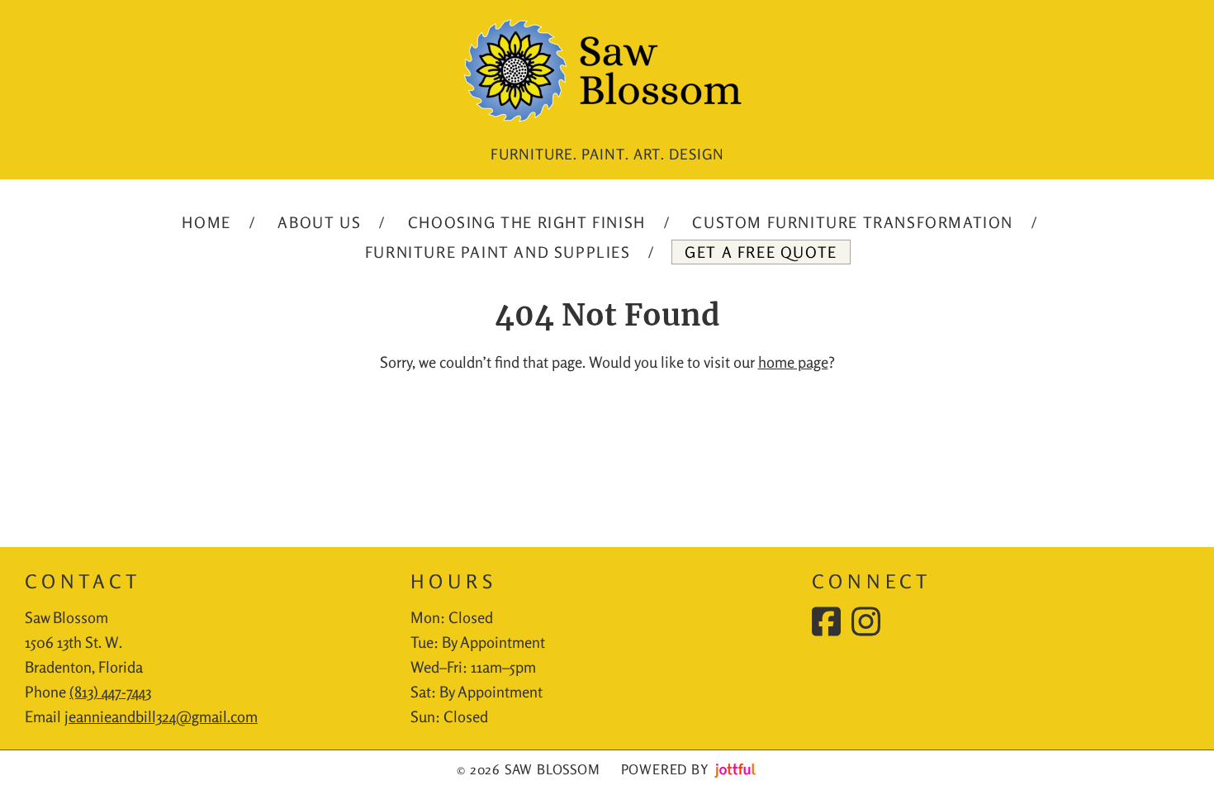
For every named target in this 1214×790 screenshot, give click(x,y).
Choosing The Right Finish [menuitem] (527, 222)
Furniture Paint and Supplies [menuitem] (498, 252)
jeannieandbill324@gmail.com (161, 716)
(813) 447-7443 (110, 692)
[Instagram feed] (865, 621)
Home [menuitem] (206, 222)
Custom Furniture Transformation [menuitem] (852, 222)
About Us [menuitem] (319, 222)
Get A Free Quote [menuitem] (761, 252)
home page (793, 362)
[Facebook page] (826, 621)
